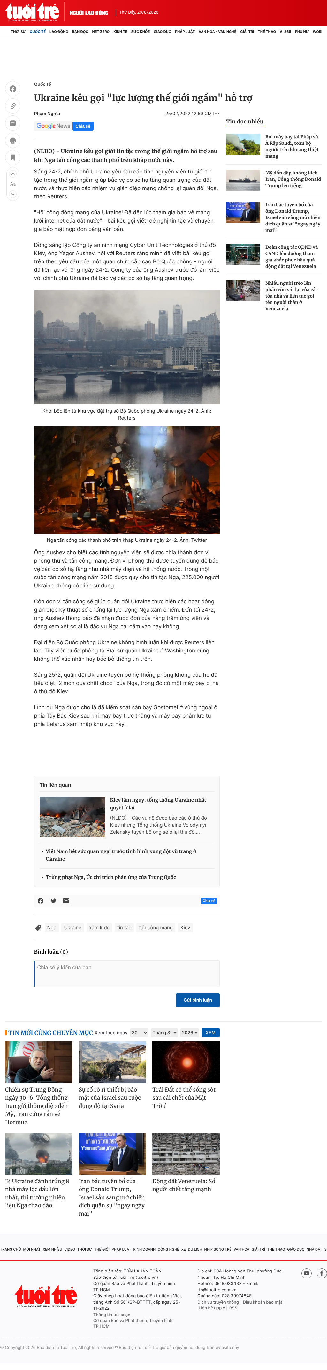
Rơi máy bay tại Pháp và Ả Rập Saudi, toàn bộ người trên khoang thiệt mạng (292, 146)
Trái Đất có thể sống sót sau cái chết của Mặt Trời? (184, 1097)
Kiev (185, 927)
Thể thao (267, 31)
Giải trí (247, 31)
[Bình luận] (12, 124)
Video (69, 1249)
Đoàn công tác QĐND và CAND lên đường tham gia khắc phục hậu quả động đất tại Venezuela (291, 256)
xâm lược (99, 927)
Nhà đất (314, 1249)
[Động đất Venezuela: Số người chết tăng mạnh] (186, 1154)
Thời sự (18, 31)
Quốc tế (38, 31)
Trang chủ (10, 1249)
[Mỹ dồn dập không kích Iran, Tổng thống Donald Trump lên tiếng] (243, 180)
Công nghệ (168, 1249)
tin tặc (124, 927)
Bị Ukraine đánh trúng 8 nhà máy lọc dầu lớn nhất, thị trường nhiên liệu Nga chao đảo (37, 1193)
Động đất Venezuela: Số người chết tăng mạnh (183, 1185)
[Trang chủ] (7, 31)
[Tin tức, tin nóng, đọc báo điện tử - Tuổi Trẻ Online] (37, 11)
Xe (183, 1249)
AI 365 (285, 31)
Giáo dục (162, 31)
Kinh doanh (144, 1249)
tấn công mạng (156, 927)
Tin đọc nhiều (244, 121)
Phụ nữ (302, 31)
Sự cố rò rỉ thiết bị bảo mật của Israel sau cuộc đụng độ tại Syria (110, 1097)
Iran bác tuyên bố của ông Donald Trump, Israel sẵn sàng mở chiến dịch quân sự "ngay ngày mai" (293, 217)
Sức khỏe (140, 31)
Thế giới (102, 1249)
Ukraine (72, 927)
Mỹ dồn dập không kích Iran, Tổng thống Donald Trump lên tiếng (293, 179)
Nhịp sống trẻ (218, 1249)
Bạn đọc (80, 31)
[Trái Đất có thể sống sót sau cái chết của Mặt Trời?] (186, 1062)
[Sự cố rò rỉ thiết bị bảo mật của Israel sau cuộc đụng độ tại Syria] (112, 1062)
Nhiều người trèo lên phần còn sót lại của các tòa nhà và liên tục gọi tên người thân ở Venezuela (291, 296)
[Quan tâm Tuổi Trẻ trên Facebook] (322, 1273)
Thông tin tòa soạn (111, 1314)
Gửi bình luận (198, 1000)
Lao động (58, 31)
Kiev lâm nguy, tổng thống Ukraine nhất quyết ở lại (158, 804)
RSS (233, 1308)
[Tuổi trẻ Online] (47, 1296)
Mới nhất (32, 1249)
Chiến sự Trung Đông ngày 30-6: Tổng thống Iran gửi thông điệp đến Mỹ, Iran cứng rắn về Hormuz (36, 1106)
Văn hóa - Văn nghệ (217, 31)
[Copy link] (12, 106)
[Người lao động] (89, 12)
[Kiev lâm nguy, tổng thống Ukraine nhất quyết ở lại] (72, 817)
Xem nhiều (52, 1249)
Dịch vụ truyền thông (218, 1302)
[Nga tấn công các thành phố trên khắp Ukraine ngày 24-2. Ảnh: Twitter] (127, 480)
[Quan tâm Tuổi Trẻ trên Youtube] (306, 1273)
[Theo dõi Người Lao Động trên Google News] (53, 126)
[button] (13, 174)
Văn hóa (241, 1249)
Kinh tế (120, 31)
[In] (12, 141)
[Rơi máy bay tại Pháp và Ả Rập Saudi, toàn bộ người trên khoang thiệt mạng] (243, 144)
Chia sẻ (83, 126)
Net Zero (101, 31)
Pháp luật (185, 31)
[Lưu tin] (12, 158)
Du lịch (195, 1249)
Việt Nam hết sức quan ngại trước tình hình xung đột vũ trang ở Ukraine (121, 855)
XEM (211, 1032)
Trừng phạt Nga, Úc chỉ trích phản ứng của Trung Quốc (111, 877)
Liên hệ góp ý (212, 1308)
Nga (52, 927)
